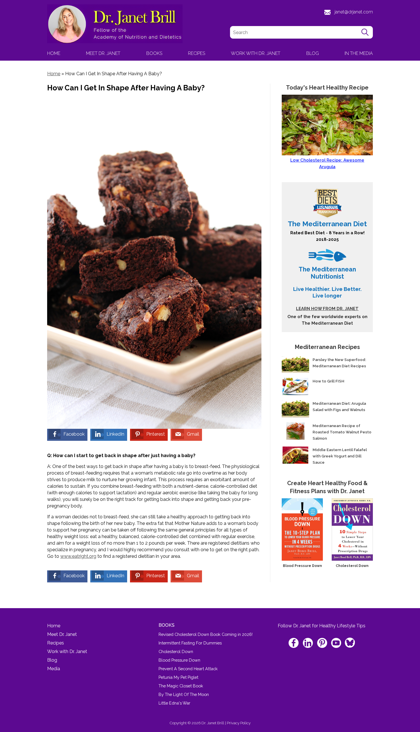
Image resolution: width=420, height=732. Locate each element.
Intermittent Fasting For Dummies (190, 642)
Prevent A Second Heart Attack (188, 668)
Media (53, 668)
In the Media (359, 53)
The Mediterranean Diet (327, 224)
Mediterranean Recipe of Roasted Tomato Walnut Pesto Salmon (342, 432)
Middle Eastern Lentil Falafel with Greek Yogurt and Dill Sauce (340, 456)
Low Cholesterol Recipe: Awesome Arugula (327, 163)
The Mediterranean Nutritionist (327, 273)
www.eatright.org (78, 556)
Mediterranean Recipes (327, 347)
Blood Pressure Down (302, 566)
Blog (312, 53)
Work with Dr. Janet (255, 53)
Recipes (196, 53)
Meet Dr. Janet (103, 53)
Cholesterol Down (352, 566)
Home (53, 53)
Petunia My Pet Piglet (178, 677)
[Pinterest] (322, 643)
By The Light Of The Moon (184, 694)
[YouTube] (336, 643)
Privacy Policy (239, 723)
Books (154, 53)
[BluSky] (349, 641)
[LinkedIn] (308, 643)
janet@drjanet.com (354, 12)
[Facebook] (294, 643)
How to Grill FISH (328, 381)
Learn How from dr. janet (327, 308)
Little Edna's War (174, 703)
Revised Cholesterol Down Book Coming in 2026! (206, 634)
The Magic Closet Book (181, 685)
